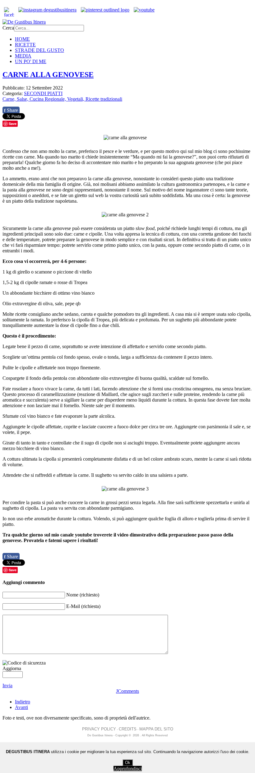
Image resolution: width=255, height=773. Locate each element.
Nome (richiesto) (82, 594)
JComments (127, 691)
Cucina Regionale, (48, 99)
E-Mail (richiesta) (83, 606)
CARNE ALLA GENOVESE (48, 75)
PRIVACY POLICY (99, 729)
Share (11, 110)
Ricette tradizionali (104, 99)
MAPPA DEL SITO (156, 729)
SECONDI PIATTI (43, 93)
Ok (127, 762)
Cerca (8, 27)
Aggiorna (11, 668)
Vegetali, (76, 99)
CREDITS (128, 729)
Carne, (9, 99)
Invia (7, 685)
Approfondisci (128, 768)
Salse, (23, 99)
